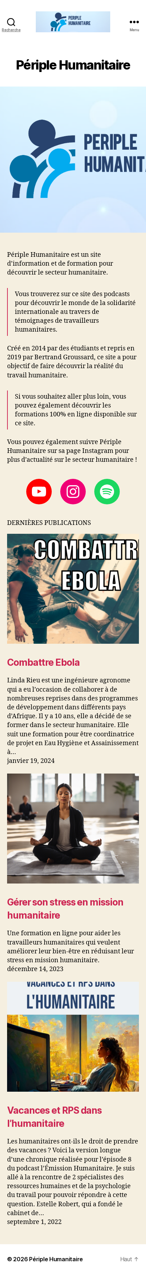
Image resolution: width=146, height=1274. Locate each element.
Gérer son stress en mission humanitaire (65, 909)
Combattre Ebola (43, 662)
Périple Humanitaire (56, 1259)
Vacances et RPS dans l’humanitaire (54, 1117)
